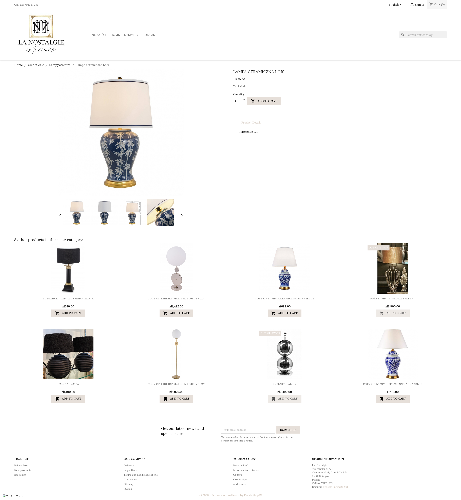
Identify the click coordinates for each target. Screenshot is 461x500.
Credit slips (240, 479)
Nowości (99, 35)
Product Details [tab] (251, 122)
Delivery (131, 35)
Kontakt (150, 35)
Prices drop (21, 465)
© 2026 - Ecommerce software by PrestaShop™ (230, 495)
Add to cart (264, 101)
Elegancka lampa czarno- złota (68, 298)
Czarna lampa (68, 384)
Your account (245, 459)
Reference (246, 131)
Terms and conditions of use (141, 474)
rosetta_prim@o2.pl (335, 486)
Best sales (20, 474)
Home (115, 35)
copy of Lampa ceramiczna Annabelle (284, 298)
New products (22, 470)
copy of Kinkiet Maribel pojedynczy (176, 298)
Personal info (241, 465)
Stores (128, 488)
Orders (237, 474)
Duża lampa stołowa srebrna (392, 298)
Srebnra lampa (284, 384)
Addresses (239, 484)
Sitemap (128, 484)
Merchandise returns (246, 470)
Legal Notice (131, 470)
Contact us (130, 479)
